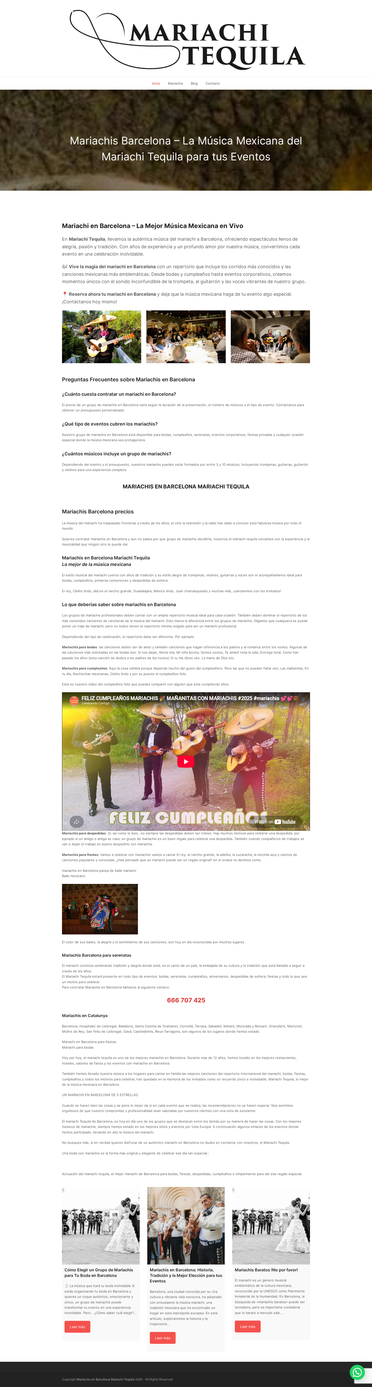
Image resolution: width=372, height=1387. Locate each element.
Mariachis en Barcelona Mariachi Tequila (105, 1379)
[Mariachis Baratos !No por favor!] (271, 1226)
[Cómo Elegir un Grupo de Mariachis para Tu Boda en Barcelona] (101, 1226)
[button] (357, 1372)
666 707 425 (186, 1000)
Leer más (77, 1327)
